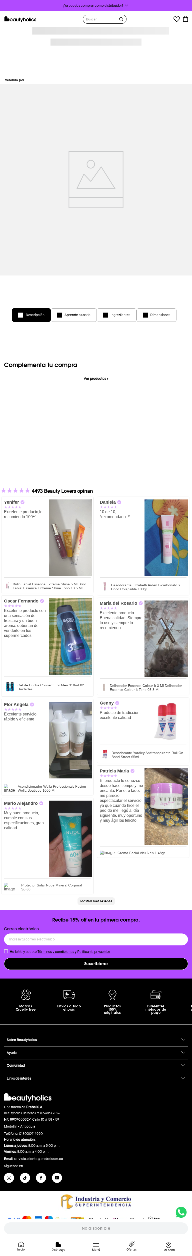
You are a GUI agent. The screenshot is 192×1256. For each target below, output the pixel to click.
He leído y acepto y (60, 952)
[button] (96, 5)
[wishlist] (176, 20)
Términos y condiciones (56, 952)
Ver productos (96, 379)
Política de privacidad (93, 952)
